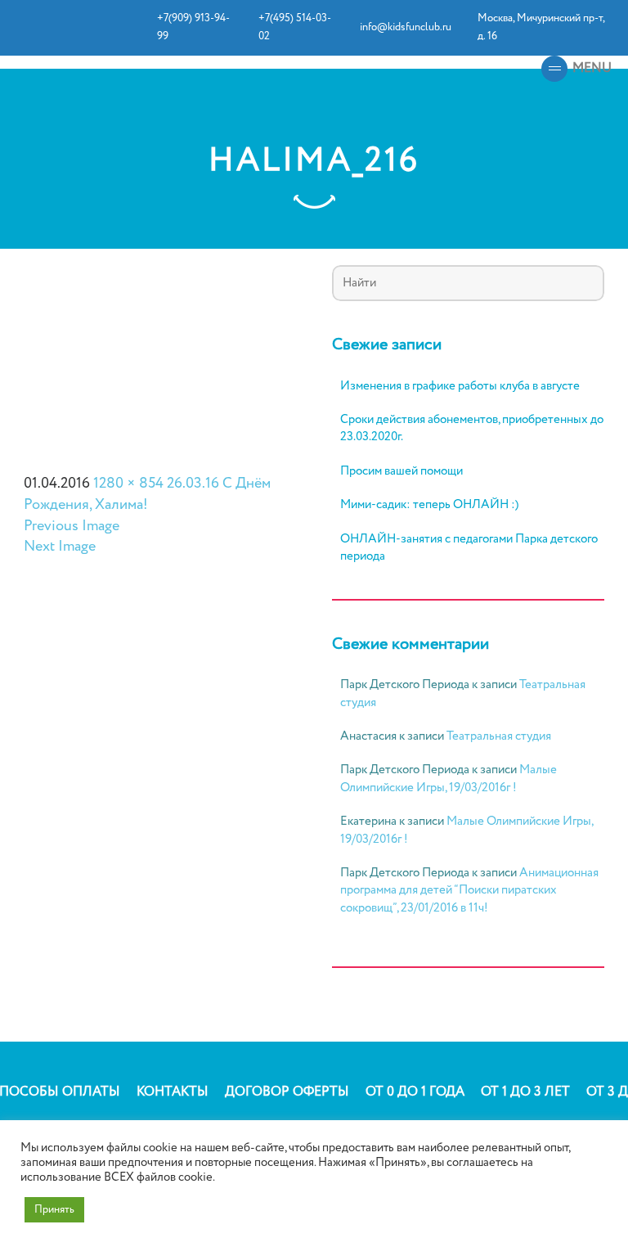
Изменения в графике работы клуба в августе (460, 386)
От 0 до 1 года (415, 1092)
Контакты (173, 1092)
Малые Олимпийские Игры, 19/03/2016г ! (448, 778)
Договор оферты (287, 1092)
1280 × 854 (128, 483)
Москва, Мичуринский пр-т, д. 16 (541, 27)
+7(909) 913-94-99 (193, 27)
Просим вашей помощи (401, 471)
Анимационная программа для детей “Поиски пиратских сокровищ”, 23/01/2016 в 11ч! (469, 890)
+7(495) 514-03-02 (294, 27)
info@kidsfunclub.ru (405, 27)
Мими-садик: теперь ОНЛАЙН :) (429, 505)
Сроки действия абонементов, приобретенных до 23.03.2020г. (471, 429)
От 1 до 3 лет (525, 1092)
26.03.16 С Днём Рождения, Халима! (147, 494)
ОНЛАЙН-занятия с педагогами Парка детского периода (469, 548)
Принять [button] (54, 1210)
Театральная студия (498, 736)
